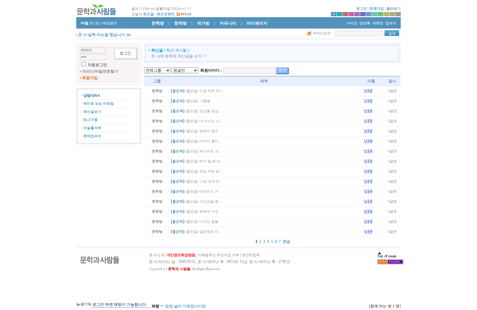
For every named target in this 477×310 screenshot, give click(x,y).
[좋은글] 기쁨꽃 (197, 101)
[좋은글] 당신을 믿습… (203, 111)
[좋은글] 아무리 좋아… (203, 141)
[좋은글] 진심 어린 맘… (204, 171)
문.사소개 (156, 255)
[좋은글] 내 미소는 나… (204, 121)
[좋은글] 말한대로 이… (203, 231)
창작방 (180, 23)
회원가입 (377, 8)
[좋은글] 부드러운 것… (203, 151)
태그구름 (90, 120)
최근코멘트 (166, 14)
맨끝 (286, 241)
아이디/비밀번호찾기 (100, 71)
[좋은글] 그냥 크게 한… (204, 181)
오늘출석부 (92, 128)
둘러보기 (393, 8)
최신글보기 (92, 111)
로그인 (361, 8)
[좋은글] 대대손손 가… (203, 191)
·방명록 (364, 23)
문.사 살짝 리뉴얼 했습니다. (102, 34)
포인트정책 (251, 255)
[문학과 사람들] (96, 9)
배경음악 (110, 23)
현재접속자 (92, 136)
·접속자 (390, 23)
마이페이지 (257, 23)
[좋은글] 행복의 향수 (201, 131)
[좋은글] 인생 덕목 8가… (205, 91)
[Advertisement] (108, 180)
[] (128, 35)
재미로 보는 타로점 (98, 103)
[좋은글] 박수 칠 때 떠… (204, 161)
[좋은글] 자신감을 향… (203, 201)
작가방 (203, 23)
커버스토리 (322, 33)
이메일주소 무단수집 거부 (218, 255)
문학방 (158, 23)
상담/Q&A (91, 95)
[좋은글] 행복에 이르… (203, 211)
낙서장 (351, 23)
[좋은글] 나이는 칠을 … (204, 221)
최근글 (148, 14)
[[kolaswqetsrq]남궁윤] (371, 90)
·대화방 (377, 23)
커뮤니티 (228, 23)
